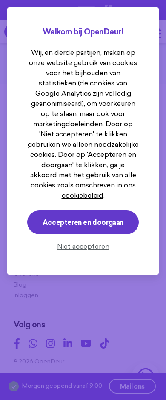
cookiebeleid (82, 195)
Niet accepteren (83, 246)
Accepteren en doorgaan (83, 222)
